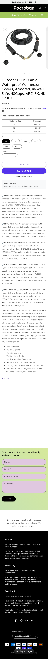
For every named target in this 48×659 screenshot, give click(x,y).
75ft (15, 141)
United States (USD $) (23, 636)
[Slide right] (29, 73)
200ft (6, 146)
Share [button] (6, 379)
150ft (36, 141)
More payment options (24, 176)
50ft (6, 141)
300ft (17, 146)
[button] (2, 8)
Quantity (5, 152)
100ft (25, 141)
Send (9, 499)
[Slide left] (18, 73)
